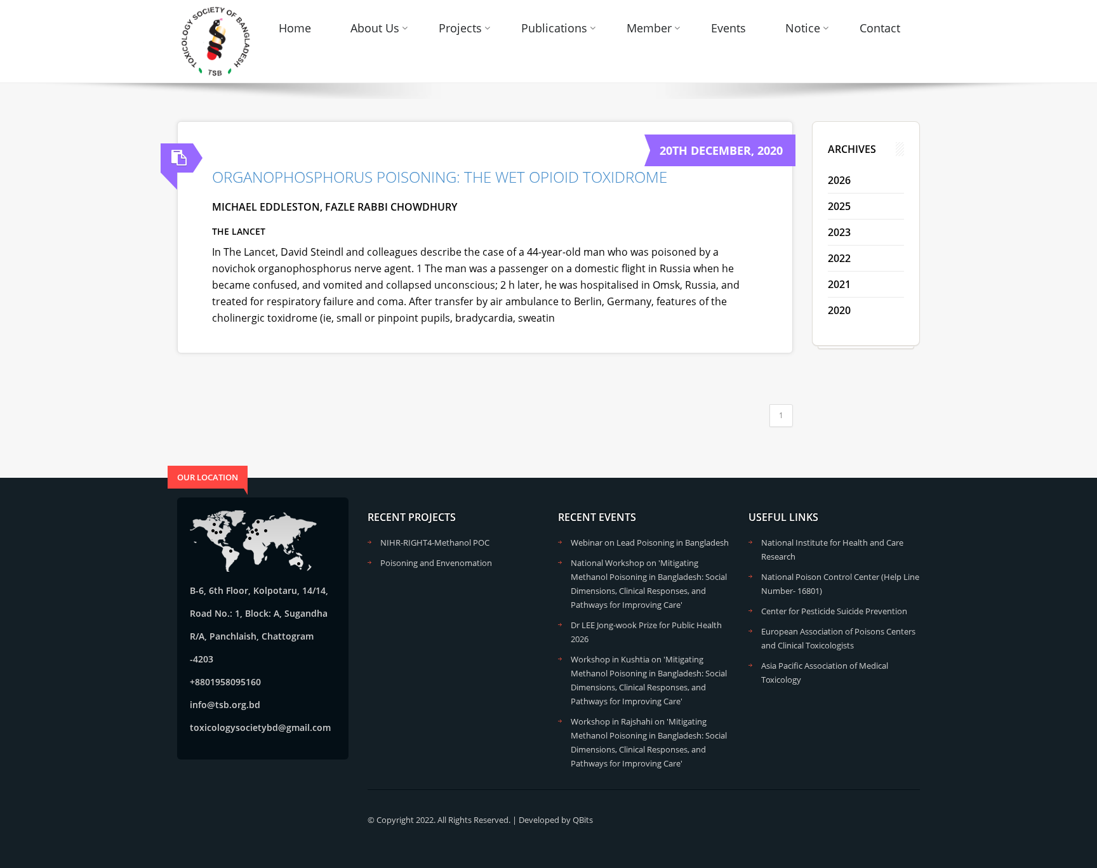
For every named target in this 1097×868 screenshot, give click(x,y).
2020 (839, 310)
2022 (839, 258)
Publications (554, 28)
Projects (460, 28)
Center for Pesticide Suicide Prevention (834, 611)
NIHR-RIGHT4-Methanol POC (434, 542)
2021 (839, 284)
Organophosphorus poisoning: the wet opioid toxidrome (439, 176)
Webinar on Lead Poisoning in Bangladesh (650, 542)
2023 (839, 232)
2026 (839, 180)
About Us (374, 28)
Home (295, 28)
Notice (802, 28)
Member (649, 28)
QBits (583, 819)
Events (728, 28)
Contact (880, 28)
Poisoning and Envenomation (436, 563)
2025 (839, 206)
